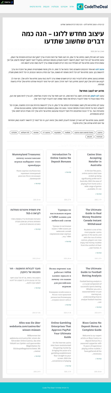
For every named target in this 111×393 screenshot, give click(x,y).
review (35, 132)
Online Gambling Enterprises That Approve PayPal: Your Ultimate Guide (61, 330)
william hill (25, 132)
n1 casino (46, 132)
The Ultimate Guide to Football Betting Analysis (91, 272)
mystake (57, 132)
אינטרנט (64, 6)
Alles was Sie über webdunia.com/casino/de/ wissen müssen (25, 326)
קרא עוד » (98, 194)
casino (100, 132)
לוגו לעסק (95, 96)
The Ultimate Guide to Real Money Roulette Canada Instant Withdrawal (91, 217)
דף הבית (101, 24)
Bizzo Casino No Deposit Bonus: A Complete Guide (91, 326)
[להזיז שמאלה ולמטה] (1, 2)
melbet (67, 132)
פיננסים (46, 6)
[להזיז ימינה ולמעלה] (2, 1)
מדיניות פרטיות (35, 6)
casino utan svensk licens (83, 132)
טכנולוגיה (55, 6)
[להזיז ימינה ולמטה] (2, 2)
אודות (72, 6)
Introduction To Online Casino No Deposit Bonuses (60, 158)
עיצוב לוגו (100, 69)
